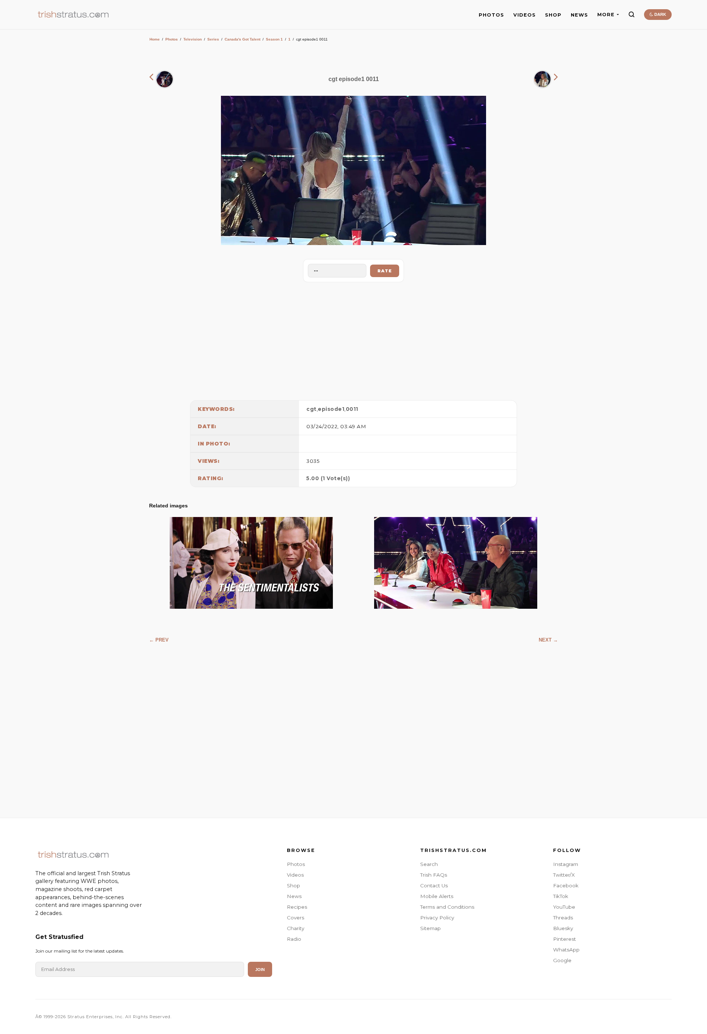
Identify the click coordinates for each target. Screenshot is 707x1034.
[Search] (631, 14)
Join (260, 969)
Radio (294, 939)
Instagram (565, 864)
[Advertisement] (353, 339)
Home (155, 39)
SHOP (553, 15)
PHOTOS (491, 15)
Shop (293, 885)
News (294, 896)
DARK (659, 14)
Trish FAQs (433, 875)
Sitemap (430, 928)
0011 (352, 409)
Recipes (297, 907)
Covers (295, 918)
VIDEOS (524, 15)
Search (429, 864)
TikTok (560, 896)
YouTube (564, 907)
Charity (295, 928)
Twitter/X (564, 875)
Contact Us (434, 885)
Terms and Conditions (447, 907)
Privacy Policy (437, 918)
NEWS (579, 15)
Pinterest (564, 939)
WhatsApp (566, 950)
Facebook (565, 885)
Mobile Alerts (436, 896)
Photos (171, 39)
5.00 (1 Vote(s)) (328, 478)
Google (562, 960)
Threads (563, 918)
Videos (295, 875)
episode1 (331, 409)
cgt (311, 409)
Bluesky (563, 928)
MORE (606, 14)
